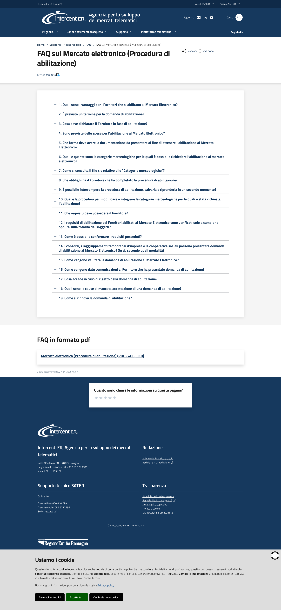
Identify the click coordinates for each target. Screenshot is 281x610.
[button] (239, 17)
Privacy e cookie (151, 508)
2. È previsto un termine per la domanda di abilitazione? (101, 114)
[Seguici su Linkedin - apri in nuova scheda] (204, 17)
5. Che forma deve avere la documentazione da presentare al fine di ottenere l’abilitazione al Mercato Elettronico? (136, 145)
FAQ (88, 44)
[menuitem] (235, 32)
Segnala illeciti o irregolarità (157, 500)
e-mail (41, 471)
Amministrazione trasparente (158, 496)
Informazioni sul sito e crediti (157, 458)
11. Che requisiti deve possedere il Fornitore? (93, 213)
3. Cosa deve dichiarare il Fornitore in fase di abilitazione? (103, 124)
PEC (55, 471)
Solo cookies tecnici (50, 597)
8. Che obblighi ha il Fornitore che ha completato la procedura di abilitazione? (118, 180)
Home (41, 44)
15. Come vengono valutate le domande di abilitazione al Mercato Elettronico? (119, 260)
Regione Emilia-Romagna (50, 4)
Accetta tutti (77, 597)
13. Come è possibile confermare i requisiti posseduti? (100, 236)
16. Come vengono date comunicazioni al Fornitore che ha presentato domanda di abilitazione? (131, 269)
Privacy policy (105, 585)
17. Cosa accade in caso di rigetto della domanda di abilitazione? (108, 279)
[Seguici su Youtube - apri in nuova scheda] (210, 17)
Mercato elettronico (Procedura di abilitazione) (92, 356)
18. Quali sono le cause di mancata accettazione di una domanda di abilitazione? (120, 288)
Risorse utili (73, 44)
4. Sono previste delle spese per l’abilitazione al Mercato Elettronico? (112, 133)
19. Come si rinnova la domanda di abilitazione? (95, 298)
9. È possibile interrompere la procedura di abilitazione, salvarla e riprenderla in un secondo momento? (137, 189)
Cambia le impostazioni (106, 597)
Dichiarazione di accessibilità (157, 513)
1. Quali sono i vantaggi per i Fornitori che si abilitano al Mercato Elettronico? (118, 104)
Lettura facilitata (46, 75)
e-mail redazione (161, 462)
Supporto (55, 44)
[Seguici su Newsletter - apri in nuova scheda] (197, 17)
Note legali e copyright (154, 504)
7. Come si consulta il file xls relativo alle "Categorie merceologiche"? (112, 170)
